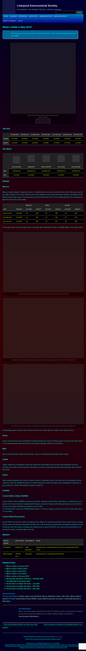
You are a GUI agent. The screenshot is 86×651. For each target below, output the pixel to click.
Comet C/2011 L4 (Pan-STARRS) (26, 598)
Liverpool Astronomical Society (37, 5)
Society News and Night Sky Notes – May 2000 (22, 586)
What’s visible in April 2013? (16, 571)
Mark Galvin (6, 601)
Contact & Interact (9, 21)
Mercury (44, 596)
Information (23, 16)
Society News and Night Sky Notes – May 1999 (22, 588)
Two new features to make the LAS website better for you (63, 624)
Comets (21, 596)
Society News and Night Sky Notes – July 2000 (23, 583)
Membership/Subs (46, 16)
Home (6, 16)
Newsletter (33, 16)
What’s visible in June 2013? (16, 573)
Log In (20, 21)
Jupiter (27, 596)
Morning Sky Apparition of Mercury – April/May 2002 (24, 578)
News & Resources (60, 16)
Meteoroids (51, 596)
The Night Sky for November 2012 (18, 581)
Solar (63, 596)
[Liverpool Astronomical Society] (9, 13)
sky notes (59, 598)
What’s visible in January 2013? (17, 566)
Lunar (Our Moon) (35, 596)
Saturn (58, 596)
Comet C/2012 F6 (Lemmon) (46, 598)
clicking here (58, 636)
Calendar (13, 16)
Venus (68, 596)
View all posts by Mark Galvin (29, 616)
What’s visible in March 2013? (17, 568)
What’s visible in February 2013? (18, 576)
